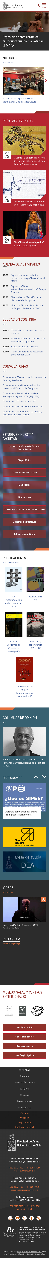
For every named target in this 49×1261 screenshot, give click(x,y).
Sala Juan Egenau (24, 1046)
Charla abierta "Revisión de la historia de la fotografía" (26, 299)
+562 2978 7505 (16, 1206)
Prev (36, 776)
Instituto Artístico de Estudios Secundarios (24, 448)
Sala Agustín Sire (24, 1027)
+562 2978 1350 (33, 1167)
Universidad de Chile (33, 1251)
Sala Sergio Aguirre (24, 1055)
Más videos (8, 892)
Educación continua (24, 534)
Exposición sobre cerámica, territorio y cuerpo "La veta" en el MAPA (23, 41)
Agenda (25, 1076)
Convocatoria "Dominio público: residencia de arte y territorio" (24, 379)
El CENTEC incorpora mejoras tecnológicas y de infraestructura (19, 100)
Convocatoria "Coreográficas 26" (19, 401)
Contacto (24, 1113)
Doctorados (24, 497)
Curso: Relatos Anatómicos (25, 346)
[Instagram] (10, 1218)
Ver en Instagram (10, 943)
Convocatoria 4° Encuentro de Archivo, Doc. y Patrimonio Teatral (22, 413)
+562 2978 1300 (16, 1167)
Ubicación (24, 1117)
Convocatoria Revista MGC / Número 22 (23, 406)
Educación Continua (25, 1082)
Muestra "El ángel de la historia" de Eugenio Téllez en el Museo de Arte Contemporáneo (30, 161)
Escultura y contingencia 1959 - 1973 (35, 645)
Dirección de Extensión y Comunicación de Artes (26, 1254)
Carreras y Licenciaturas (24, 472)
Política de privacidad (24, 1127)
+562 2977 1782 (16, 1187)
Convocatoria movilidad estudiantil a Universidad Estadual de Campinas (21, 387)
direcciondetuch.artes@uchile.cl (24, 1190)
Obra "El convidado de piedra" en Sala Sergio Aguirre (29, 244)
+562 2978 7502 (33, 1206)
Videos (26, 1095)
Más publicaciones (11, 562)
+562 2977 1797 (33, 1187)
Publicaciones (25, 1101)
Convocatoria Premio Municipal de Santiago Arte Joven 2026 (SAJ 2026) (21, 395)
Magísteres (24, 484)
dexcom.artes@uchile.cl (24, 1170)
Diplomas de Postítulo (24, 521)
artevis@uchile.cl (24, 1209)
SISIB (19, 1251)
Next (46, 81)
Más (5, 268)
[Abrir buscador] (38, 5)
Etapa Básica (24, 460)
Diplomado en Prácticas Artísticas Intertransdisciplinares (28, 340)
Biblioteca (26, 1107)
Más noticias (8, 62)
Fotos (26, 1089)
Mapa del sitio (24, 1122)
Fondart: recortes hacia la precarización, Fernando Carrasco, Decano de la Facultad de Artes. (24, 763)
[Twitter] (24, 1218)
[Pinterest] (38, 1218)
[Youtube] (17, 1218)
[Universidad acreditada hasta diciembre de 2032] (24, 1234)
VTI (23, 1251)
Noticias (26, 1070)
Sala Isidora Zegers (24, 1036)
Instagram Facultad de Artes (24, 964)
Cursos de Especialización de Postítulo (24, 509)
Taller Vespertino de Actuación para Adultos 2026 (27, 353)
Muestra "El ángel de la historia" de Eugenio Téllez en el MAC (27, 307)
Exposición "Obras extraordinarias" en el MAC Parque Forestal (28, 289)
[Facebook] (31, 1218)
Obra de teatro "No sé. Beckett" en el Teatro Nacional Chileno (30, 203)
